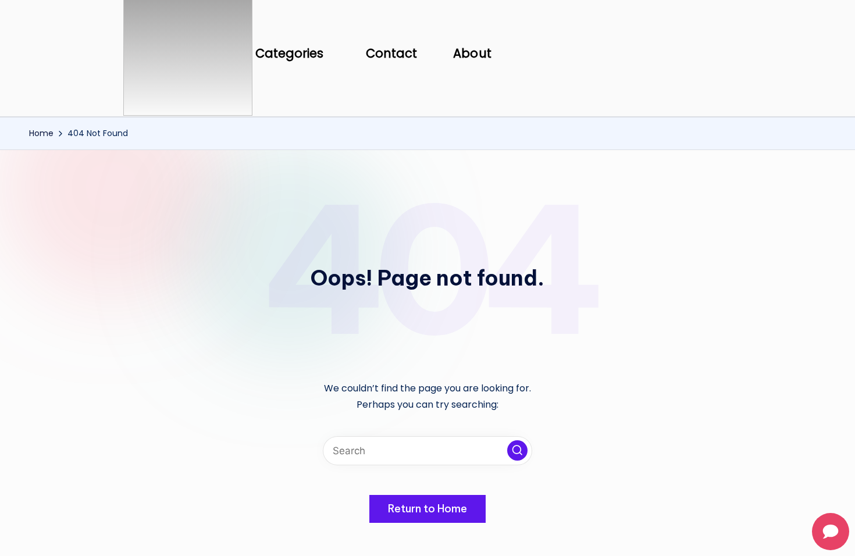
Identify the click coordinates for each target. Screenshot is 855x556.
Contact (392, 53)
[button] (292, 53)
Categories (289, 53)
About (472, 53)
